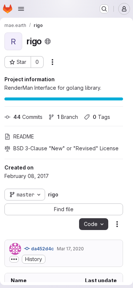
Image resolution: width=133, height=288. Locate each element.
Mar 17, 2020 (70, 248)
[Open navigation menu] (21, 9)
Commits (27, 117)
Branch (67, 117)
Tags (101, 117)
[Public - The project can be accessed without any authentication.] (48, 41)
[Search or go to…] (104, 8)
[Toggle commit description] (14, 259)
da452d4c (42, 248)
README (23, 136)
